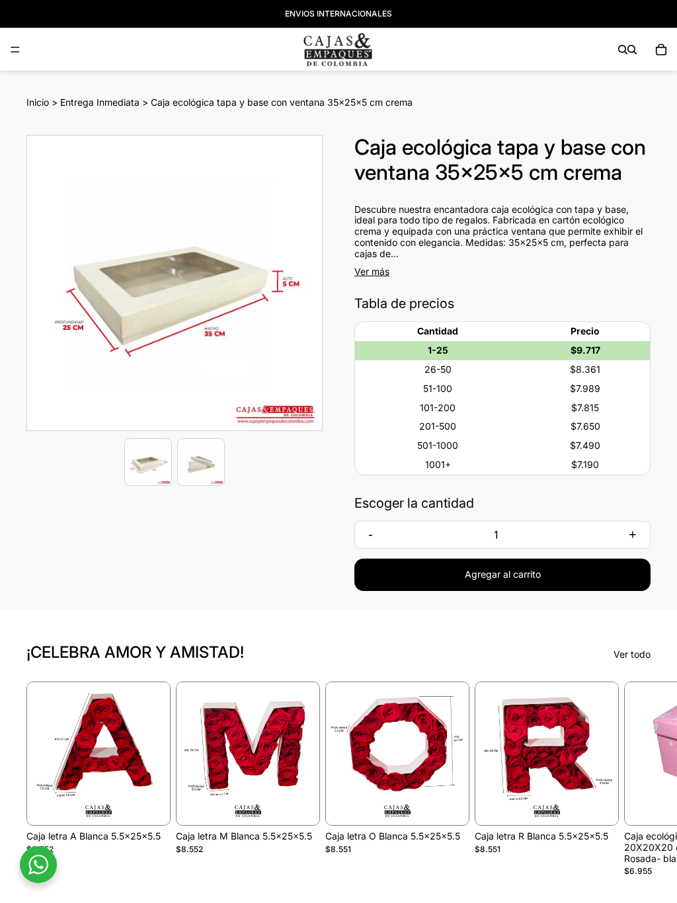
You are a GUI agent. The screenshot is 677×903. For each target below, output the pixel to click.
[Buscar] (622, 49)
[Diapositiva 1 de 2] (148, 462)
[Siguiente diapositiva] (636, 779)
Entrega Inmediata (99, 102)
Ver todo (632, 654)
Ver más (371, 271)
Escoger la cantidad (414, 503)
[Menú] (15, 49)
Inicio (37, 102)
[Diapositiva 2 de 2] (201, 462)
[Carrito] (661, 49)
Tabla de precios (404, 303)
